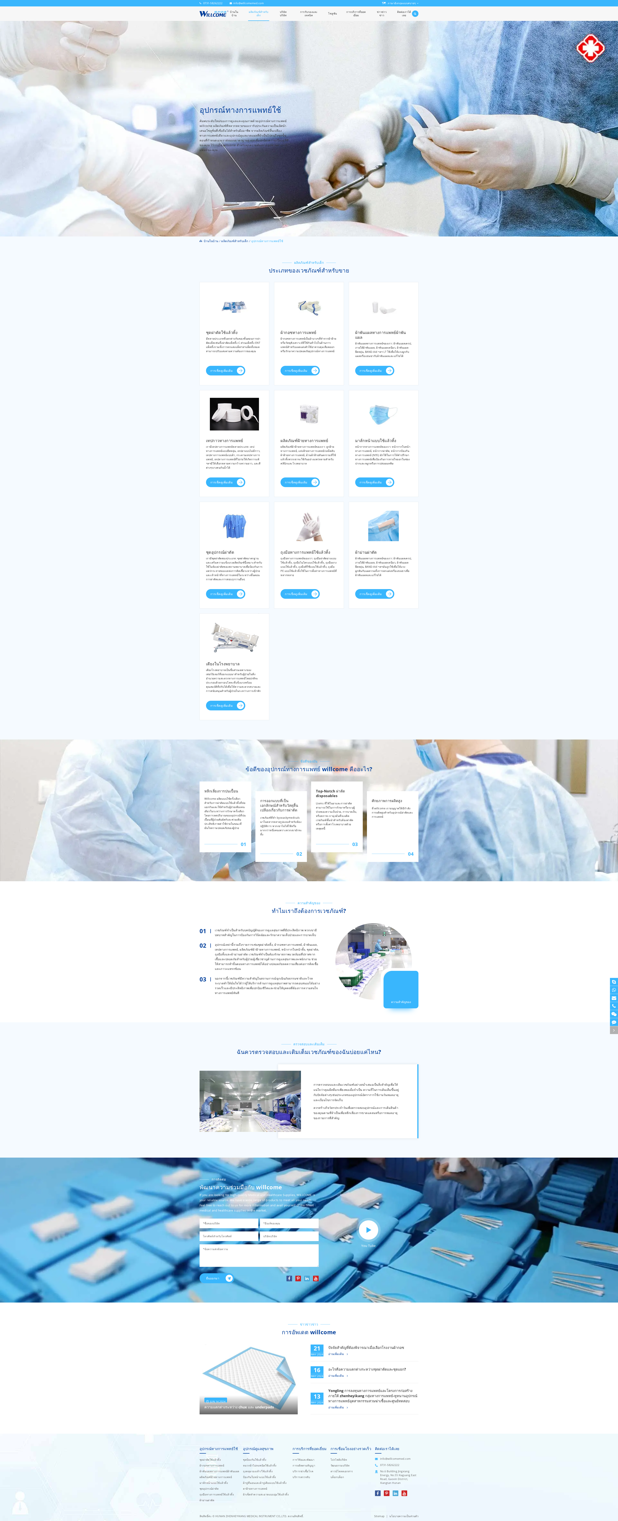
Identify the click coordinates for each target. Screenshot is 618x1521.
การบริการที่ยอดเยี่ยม (356, 13)
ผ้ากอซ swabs (292, 312)
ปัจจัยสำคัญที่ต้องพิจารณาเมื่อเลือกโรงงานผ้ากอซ (366, 1347)
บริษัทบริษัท (283, 13)
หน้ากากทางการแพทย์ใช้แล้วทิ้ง (379, 412)
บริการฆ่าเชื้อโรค (303, 1471)
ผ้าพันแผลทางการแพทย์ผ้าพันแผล (383, 296)
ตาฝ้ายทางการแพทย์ (255, 1488)
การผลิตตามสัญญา (304, 1465)
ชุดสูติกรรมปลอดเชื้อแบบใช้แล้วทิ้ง (232, 319)
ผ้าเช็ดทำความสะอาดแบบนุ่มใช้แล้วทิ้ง (266, 1494)
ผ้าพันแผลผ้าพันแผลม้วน (374, 344)
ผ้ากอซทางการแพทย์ (309, 294)
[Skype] (614, 982)
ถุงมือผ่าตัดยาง (293, 539)
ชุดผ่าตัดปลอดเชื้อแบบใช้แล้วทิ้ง (230, 312)
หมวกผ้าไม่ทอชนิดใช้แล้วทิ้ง (259, 1465)
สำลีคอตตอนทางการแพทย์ (301, 427)
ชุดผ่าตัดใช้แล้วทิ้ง (234, 294)
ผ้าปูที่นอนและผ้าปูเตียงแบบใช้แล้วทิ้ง (264, 1483)
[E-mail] (614, 998)
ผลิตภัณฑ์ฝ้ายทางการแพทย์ (309, 402)
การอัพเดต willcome (309, 1332)
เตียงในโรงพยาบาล (234, 625)
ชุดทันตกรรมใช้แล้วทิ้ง (224, 342)
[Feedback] (614, 1022)
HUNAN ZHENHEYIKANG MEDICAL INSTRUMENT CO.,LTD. (251, 1516)
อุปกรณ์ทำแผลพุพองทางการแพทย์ (305, 304)
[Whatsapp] (614, 990)
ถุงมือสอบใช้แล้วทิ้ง (296, 531)
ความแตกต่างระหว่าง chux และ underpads (239, 1407)
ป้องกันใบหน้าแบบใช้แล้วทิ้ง (259, 1477)
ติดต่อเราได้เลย (404, 13)
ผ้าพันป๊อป (364, 337)
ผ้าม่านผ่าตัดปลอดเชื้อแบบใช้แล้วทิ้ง (381, 524)
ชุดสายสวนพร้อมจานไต (224, 335)
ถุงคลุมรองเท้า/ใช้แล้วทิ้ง (258, 1471)
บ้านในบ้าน (234, 13)
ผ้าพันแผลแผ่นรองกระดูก (374, 329)
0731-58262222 (212, 3)
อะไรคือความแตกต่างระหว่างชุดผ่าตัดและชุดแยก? (367, 1369)
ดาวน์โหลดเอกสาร (342, 1471)
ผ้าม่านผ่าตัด (383, 514)
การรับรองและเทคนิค (309, 13)
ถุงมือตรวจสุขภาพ (295, 524)
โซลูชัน (332, 13)
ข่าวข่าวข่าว (382, 13)
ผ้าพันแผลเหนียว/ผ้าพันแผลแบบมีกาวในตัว (384, 311)
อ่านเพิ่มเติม (336, 1354)
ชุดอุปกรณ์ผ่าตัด (234, 514)
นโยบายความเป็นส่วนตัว (403, 1516)
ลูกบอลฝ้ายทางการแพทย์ (299, 412)
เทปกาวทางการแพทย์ (234, 402)
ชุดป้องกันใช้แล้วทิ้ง (254, 1459)
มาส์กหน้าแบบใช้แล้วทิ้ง (383, 402)
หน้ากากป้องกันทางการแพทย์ (377, 427)
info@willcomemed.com (248, 3)
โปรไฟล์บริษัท (339, 1459)
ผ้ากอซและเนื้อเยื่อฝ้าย (298, 420)
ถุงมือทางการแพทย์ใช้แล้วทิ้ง (309, 514)
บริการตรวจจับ (301, 1477)
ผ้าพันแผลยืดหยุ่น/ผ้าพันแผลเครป (380, 321)
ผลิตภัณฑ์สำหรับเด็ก (258, 13)
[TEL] (614, 1006)
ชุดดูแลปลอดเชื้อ (220, 350)
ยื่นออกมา (212, 1278)
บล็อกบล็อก (337, 1477)
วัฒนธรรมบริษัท (340, 1465)
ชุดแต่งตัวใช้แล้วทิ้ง (222, 304)
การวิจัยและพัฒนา (303, 1459)
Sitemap (379, 1516)
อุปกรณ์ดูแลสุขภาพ (258, 1449)
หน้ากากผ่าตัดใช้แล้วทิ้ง (373, 420)
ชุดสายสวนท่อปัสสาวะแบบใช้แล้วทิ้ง (232, 327)
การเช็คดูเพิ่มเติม (222, 371)
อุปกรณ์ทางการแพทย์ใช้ (267, 241)
